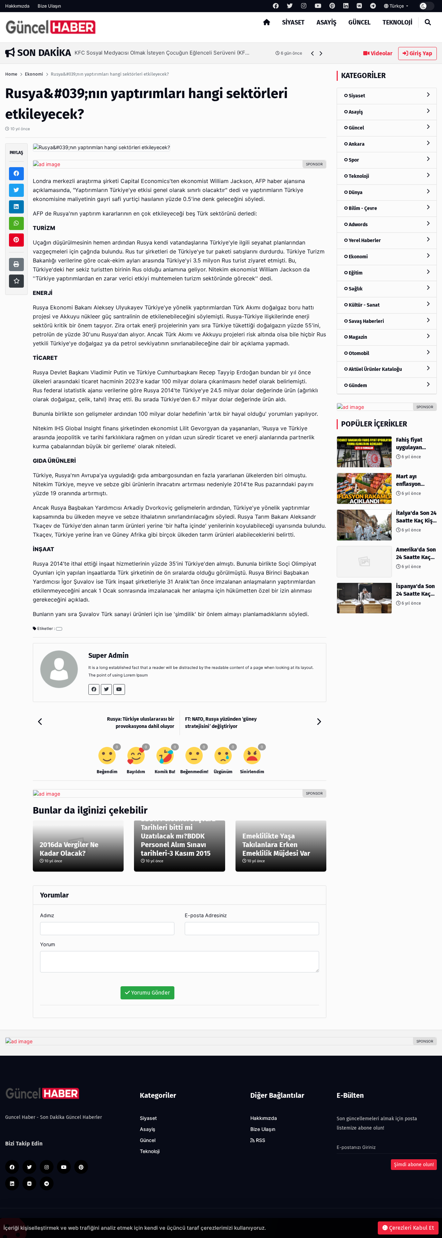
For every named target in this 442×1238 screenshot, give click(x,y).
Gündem (357, 385)
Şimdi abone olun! (414, 1165)
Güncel (359, 22)
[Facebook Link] (93, 689)
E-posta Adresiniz (206, 915)
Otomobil (358, 353)
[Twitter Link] (106, 689)
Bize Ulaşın (49, 6)
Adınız (47, 915)
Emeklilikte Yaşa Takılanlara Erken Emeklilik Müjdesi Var (276, 844)
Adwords (358, 225)
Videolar (380, 53)
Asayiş (326, 22)
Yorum (47, 944)
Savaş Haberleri (366, 321)
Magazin (357, 337)
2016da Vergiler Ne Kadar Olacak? (69, 849)
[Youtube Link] (119, 689)
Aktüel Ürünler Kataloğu (375, 369)
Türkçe (396, 6)
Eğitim (355, 273)
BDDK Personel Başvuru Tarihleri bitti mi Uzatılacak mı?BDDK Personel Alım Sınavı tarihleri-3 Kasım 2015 (178, 836)
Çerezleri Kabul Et (411, 1228)
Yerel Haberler (364, 240)
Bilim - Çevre (362, 208)
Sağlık (355, 289)
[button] (312, 53)
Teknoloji (397, 22)
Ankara (356, 144)
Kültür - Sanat (363, 305)
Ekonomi (34, 74)
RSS (259, 1140)
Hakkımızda (17, 6)
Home (11, 74)
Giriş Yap (420, 53)
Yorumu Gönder (150, 992)
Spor (353, 160)
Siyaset (293, 22)
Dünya (355, 192)
